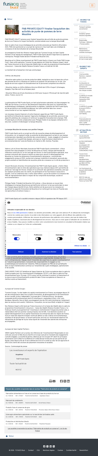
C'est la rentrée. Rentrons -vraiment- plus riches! (85, 76)
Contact (31, 450)
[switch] (38, 238)
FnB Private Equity (22, 359)
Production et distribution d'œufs (17, 422)
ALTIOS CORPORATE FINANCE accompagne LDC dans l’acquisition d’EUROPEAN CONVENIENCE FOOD (85, 146)
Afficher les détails (80, 246)
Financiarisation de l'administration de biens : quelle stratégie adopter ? (85, 122)
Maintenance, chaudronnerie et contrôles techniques (85, 50)
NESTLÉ (18, 370)
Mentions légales (49, 450)
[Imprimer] (50, 381)
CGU (38, 450)
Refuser (21, 252)
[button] (8, 19)
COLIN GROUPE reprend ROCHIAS (84, 137)
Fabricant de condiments (14, 401)
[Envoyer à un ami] (54, 381)
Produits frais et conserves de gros (18, 408)
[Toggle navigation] (92, 5)
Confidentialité (71, 450)
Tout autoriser (77, 252)
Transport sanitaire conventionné (85, 28)
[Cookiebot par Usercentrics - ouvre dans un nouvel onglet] (82, 202)
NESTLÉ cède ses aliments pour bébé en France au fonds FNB (86, 179)
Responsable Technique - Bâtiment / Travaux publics (85, 42)
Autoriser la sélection (49, 252)
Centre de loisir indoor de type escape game (85, 58)
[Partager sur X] (65, 381)
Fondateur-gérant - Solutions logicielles (85, 35)
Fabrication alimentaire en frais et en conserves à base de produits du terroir (32, 394)
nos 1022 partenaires (20, 213)
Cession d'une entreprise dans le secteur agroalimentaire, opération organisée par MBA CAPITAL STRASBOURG (85, 159)
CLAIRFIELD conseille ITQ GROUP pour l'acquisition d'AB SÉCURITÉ (85, 98)
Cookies (60, 450)
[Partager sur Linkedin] (68, 381)
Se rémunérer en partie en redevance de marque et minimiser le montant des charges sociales (85, 86)
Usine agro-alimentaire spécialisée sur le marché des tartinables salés (30, 415)
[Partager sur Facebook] (61, 381)
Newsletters (83, 450)
